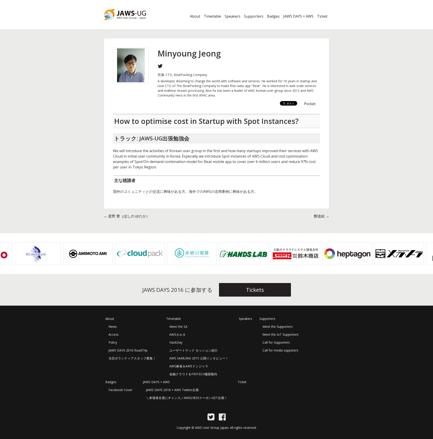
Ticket (322, 16)
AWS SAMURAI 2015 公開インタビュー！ (198, 358)
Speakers (232, 16)
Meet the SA (178, 326)
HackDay (175, 342)
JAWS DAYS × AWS (298, 16)
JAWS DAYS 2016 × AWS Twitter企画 (172, 390)
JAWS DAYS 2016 (117, 22)
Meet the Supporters (278, 326)
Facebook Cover (120, 390)
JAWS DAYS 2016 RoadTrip (127, 350)
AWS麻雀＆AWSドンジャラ (188, 366)
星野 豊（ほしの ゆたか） (127, 216)
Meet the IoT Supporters (281, 334)
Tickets (255, 289)
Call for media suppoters (280, 350)
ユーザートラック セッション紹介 (193, 350)
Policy (112, 342)
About (195, 16)
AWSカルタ (177, 334)
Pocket (310, 103)
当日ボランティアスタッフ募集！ (132, 358)
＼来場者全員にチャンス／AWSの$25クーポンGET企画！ (186, 398)
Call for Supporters (276, 342)
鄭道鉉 (321, 216)
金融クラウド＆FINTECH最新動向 (193, 374)
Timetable (212, 16)
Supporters (253, 16)
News (112, 326)
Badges (273, 16)
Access (113, 334)
